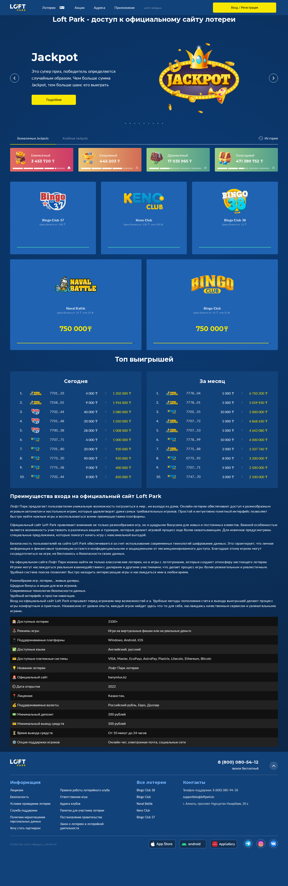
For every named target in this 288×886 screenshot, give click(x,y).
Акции (80, 7)
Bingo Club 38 (146, 790)
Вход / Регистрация (244, 7)
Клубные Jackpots (75, 138)
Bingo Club (144, 797)
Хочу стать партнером (25, 828)
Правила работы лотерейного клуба (85, 790)
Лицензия (16, 790)
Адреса (99, 7)
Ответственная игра (73, 797)
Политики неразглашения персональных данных (27, 819)
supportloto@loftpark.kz (198, 797)
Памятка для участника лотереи (82, 810)
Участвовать (31, 248)
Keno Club (143, 810)
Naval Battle (144, 804)
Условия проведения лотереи (30, 804)
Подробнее (54, 100)
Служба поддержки (23, 810)
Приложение (124, 7)
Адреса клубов (70, 804)
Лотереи (48, 7)
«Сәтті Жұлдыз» (153, 8)
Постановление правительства (81, 817)
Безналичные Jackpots (32, 138)
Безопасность (19, 797)
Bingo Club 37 (146, 817)
